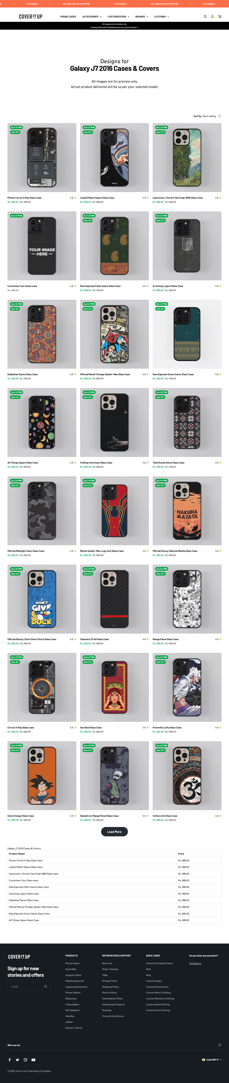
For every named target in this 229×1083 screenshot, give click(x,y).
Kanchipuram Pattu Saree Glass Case (100, 285)
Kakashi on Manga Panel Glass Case (99, 815)
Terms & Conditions (113, 1016)
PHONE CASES (68, 16)
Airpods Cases (73, 974)
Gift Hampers (72, 1010)
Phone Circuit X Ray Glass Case (24, 197)
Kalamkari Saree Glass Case (22, 374)
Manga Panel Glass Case (166, 639)
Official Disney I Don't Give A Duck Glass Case (31, 639)
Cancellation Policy (112, 998)
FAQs (105, 974)
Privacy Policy (109, 980)
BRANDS (140, 16)
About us (107, 963)
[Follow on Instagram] (25, 1060)
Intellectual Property (113, 1004)
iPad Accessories (74, 980)
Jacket (69, 1021)
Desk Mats (70, 969)
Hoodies (69, 1016)
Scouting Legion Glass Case (168, 285)
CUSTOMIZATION (117, 16)
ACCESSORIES (90, 16)
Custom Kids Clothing (158, 1004)
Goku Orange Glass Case (20, 815)
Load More (114, 832)
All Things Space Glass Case (22, 462)
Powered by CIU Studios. (39, 1071)
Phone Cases (72, 963)
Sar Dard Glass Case (91, 727)
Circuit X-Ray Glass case (20, 727)
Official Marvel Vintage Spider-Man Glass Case (105, 374)
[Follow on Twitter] (17, 1060)
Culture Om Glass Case (165, 815)
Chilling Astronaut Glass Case (96, 462)
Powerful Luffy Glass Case (167, 727)
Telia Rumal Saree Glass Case (168, 462)
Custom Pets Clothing (158, 1010)
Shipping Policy (110, 986)
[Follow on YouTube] (33, 1060)
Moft (148, 969)
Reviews (106, 1010)
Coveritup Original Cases (159, 963)
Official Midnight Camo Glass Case (25, 550)
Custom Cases (154, 980)
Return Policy (109, 992)
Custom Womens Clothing (160, 998)
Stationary (71, 998)
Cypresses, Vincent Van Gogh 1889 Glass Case (178, 197)
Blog (148, 974)
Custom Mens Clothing (158, 992)
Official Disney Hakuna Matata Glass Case (175, 550)
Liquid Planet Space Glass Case (97, 197)
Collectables (72, 1004)
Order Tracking (110, 969)
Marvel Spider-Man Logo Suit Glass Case (102, 550)
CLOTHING (160, 16)
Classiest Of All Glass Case (94, 639)
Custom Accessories (157, 986)
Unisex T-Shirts (73, 1027)
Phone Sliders (73, 992)
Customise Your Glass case (22, 285)
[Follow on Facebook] (9, 1060)
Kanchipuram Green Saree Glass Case (173, 374)
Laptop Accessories (76, 986)
